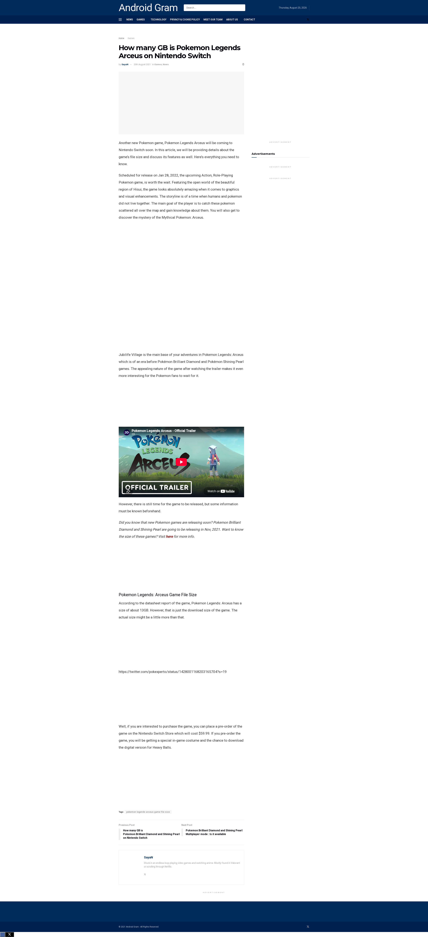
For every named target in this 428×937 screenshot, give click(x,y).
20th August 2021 (142, 64)
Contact (249, 19)
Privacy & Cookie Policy (185, 19)
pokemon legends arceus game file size (148, 812)
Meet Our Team (213, 19)
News (129, 19)
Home (121, 38)
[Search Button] (242, 7)
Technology (158, 19)
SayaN (125, 64)
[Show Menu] (120, 19)
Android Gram (148, 8)
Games (141, 19)
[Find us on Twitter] (308, 19)
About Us (232, 19)
